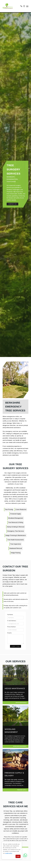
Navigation (27, 6)
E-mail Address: (11, 620)
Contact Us (12, 204)
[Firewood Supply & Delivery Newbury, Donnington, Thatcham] (15, 769)
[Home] (8, 6)
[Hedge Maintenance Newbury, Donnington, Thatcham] (15, 684)
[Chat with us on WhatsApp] (25, 855)
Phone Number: (11, 626)
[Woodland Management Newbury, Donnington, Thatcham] (15, 725)
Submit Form (15, 646)
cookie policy (8, 853)
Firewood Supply (22, 789)
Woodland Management (20, 746)
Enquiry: (9, 632)
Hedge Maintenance (15, 688)
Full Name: (10, 614)
